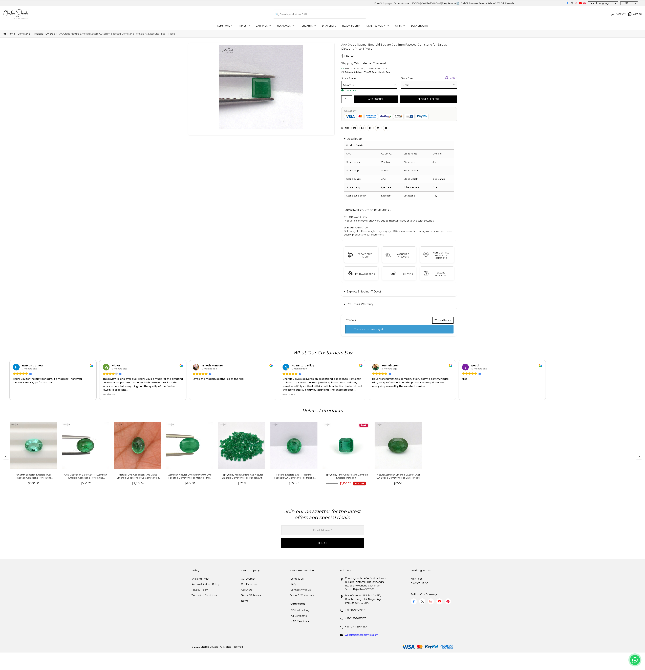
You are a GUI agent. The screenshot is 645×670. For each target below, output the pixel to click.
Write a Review (443, 320)
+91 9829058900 (355, 610)
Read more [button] (109, 394)
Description (354, 138)
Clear (453, 77)
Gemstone (223, 26)
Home (11, 33)
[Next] (639, 456)
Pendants (306, 26)
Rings (243, 26)
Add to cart (375, 99)
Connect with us (300, 589)
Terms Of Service (251, 595)
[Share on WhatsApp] (354, 128)
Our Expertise (249, 584)
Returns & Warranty (360, 304)
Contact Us (297, 578)
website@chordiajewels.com (361, 634)
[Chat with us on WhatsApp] (635, 660)
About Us (246, 589)
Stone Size (407, 78)
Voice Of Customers (302, 595)
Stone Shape (348, 78)
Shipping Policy (200, 578)
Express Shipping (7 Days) (364, 291)
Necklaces (284, 26)
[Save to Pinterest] (370, 128)
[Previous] (6, 456)
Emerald (50, 33)
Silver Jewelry (376, 26)
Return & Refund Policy (205, 584)
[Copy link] (386, 128)
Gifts (398, 26)
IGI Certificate (298, 615)
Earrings (262, 26)
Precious (38, 33)
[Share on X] (378, 128)
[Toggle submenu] (232, 26)
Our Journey (248, 578)
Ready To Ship (351, 26)
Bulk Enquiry (419, 26)
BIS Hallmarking (299, 610)
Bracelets (329, 26)
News (244, 600)
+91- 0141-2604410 (356, 626)
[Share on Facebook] (362, 128)
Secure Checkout (428, 99)
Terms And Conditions (204, 595)
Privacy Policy (199, 589)
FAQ (293, 584)
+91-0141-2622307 (355, 618)
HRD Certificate (299, 621)
